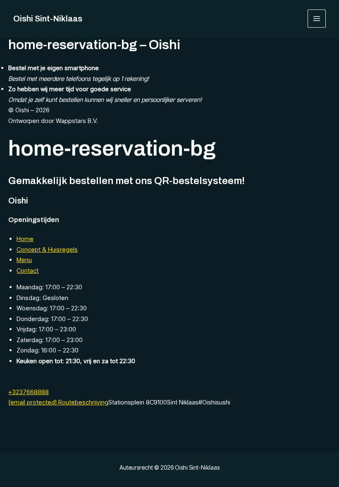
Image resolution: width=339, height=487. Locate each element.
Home (25, 239)
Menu (24, 260)
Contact (27, 270)
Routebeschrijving (83, 402)
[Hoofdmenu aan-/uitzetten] (317, 18)
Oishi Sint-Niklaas (47, 18)
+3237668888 (28, 392)
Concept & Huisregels (47, 249)
